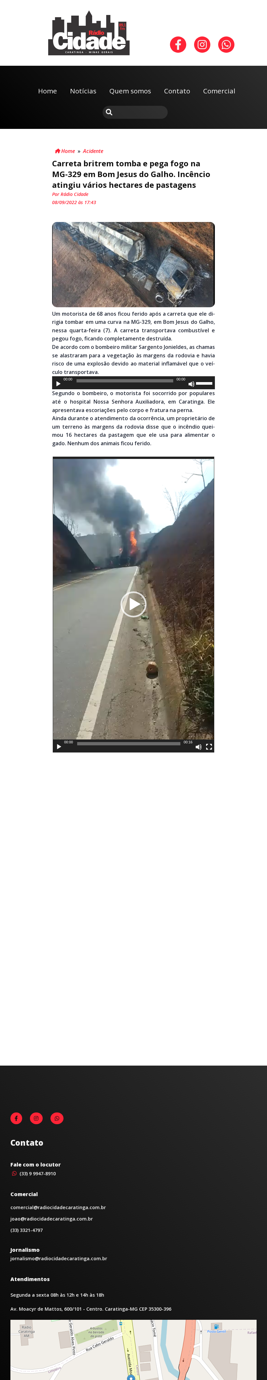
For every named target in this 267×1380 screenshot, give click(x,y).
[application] (133, 382)
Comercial (219, 90)
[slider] (205, 383)
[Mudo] (191, 384)
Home (47, 90)
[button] (133, 604)
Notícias (83, 90)
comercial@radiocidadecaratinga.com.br (58, 1207)
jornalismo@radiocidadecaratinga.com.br (58, 1258)
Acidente (93, 151)
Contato (177, 90)
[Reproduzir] (58, 384)
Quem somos (130, 90)
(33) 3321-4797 (26, 1230)
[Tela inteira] (209, 747)
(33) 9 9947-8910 (37, 1173)
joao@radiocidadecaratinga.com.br (51, 1219)
